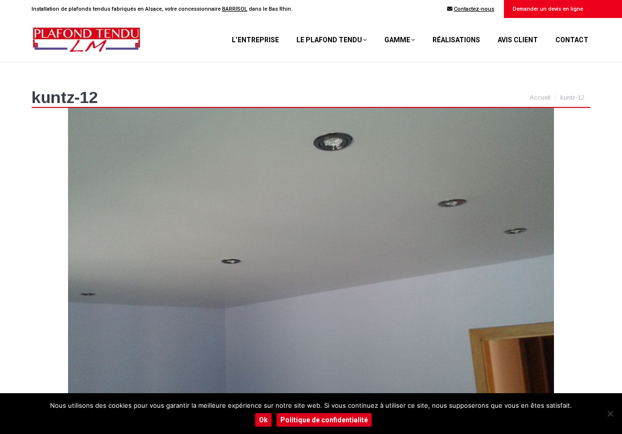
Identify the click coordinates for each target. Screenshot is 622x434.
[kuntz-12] (311, 253)
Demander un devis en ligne (547, 9)
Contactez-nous (474, 9)
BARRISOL (234, 9)
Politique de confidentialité (324, 420)
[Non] (610, 413)
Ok (263, 420)
